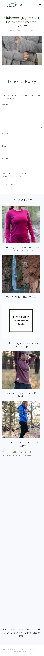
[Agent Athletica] (14, 6)
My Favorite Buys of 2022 (22, 296)
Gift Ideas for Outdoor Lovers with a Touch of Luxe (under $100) (22, 632)
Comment (6, 105)
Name (5, 134)
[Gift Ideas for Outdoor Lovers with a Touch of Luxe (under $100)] (22, 539)
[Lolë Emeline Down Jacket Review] (21, 420)
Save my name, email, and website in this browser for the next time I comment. (20, 174)
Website (5, 158)
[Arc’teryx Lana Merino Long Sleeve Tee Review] (21, 225)
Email (5, 146)
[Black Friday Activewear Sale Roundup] (21, 321)
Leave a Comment (28, 30)
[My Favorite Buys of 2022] (21, 274)
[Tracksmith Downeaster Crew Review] (21, 370)
